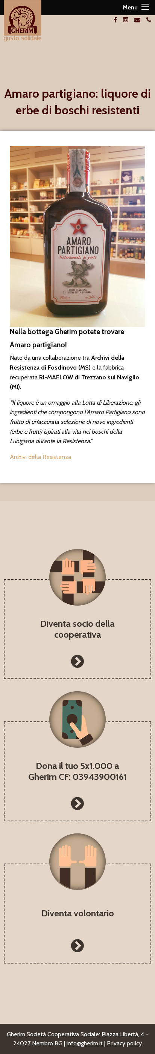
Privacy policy (124, 1043)
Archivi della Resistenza (41, 456)
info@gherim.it (85, 1043)
